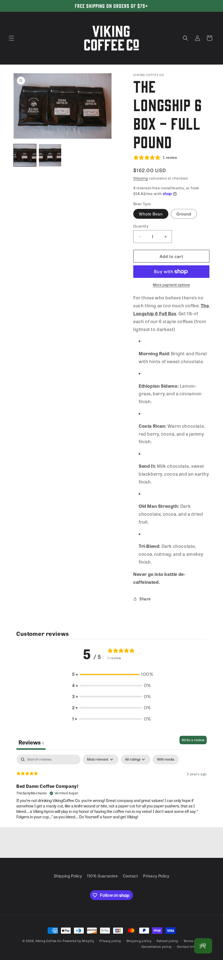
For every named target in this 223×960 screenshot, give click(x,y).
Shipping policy (138, 940)
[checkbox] (166, 759)
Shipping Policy (68, 876)
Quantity (140, 226)
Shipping (140, 178)
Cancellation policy (156, 946)
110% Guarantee (102, 876)
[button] (11, 38)
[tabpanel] (111, 789)
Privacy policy (110, 940)
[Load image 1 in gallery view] (25, 155)
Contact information (193, 946)
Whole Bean (151, 214)
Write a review (193, 739)
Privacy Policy (156, 876)
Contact (130, 876)
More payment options (171, 284)
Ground (183, 214)
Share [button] (145, 598)
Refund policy (167, 940)
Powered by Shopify (78, 940)
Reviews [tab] (31, 742)
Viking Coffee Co (48, 940)
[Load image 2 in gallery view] (50, 155)
